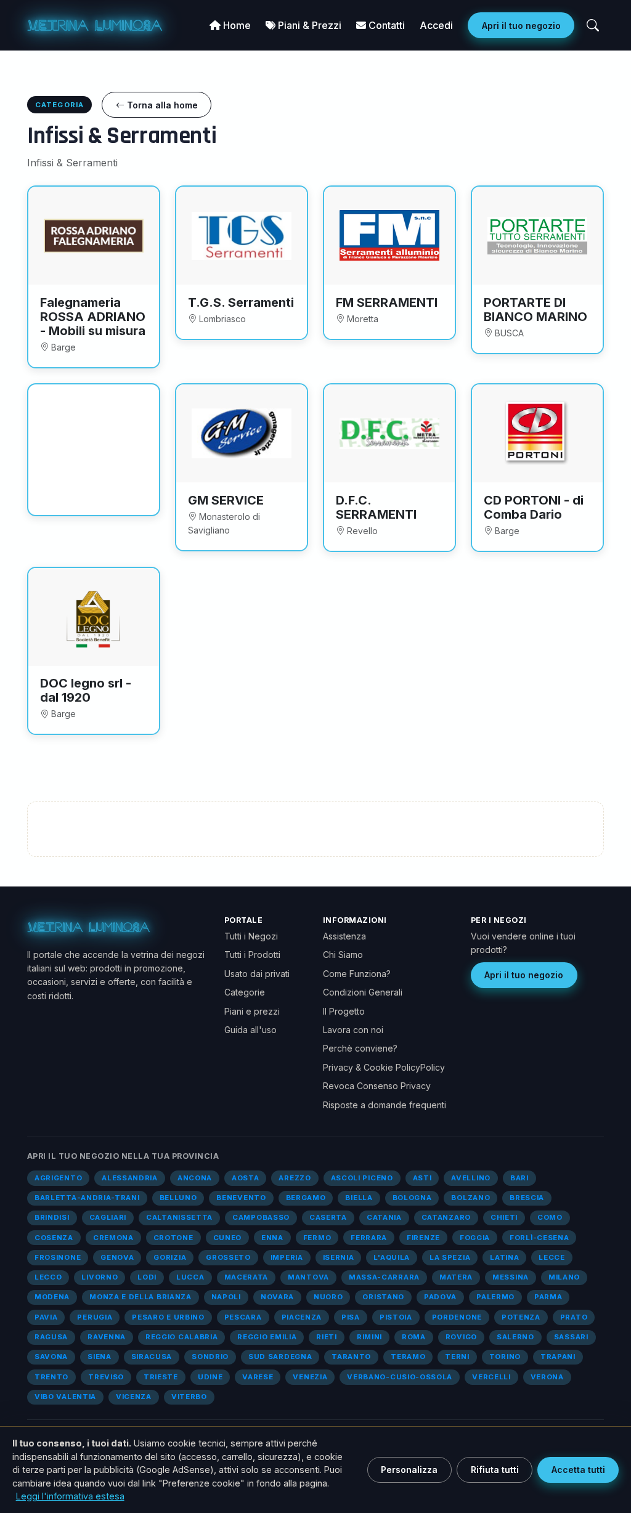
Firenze (423, 1237)
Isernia (338, 1257)
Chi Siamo (343, 954)
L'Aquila (391, 1257)
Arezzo (295, 1178)
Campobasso (261, 1217)
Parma (548, 1296)
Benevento (241, 1197)
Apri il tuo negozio (521, 25)
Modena (52, 1296)
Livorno (99, 1277)
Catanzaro (446, 1217)
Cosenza (54, 1237)
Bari (519, 1178)
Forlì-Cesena (539, 1237)
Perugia (94, 1317)
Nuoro (328, 1296)
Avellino (471, 1178)
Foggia (475, 1237)
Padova (440, 1296)
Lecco (48, 1277)
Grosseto (228, 1257)
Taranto (351, 1356)
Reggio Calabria (181, 1336)
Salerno (515, 1336)
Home (236, 25)
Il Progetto (344, 1011)
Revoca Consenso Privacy (377, 1086)
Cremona (113, 1237)
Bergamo (306, 1197)
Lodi (147, 1277)
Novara (277, 1296)
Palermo (495, 1296)
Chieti (504, 1217)
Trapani (558, 1356)
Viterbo (189, 1396)
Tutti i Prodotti (252, 954)
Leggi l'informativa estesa (70, 1496)
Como (550, 1217)
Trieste (161, 1377)
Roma (414, 1336)
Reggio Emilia (266, 1336)
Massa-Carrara (384, 1277)
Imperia (287, 1257)
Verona (547, 1377)
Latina (504, 1257)
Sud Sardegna (280, 1356)
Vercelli (491, 1377)
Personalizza (409, 1469)
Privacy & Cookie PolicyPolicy (384, 1067)
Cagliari (108, 1217)
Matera (456, 1277)
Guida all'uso (250, 1029)
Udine (210, 1377)
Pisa (350, 1317)
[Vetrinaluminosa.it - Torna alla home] (95, 25)
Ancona (194, 1178)
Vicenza (134, 1396)
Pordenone (457, 1317)
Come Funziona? (357, 973)
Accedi (436, 25)
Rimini (369, 1336)
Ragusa (51, 1336)
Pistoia (396, 1317)
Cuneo (227, 1237)
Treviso (106, 1377)
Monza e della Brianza (140, 1296)
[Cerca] (593, 25)
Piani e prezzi (252, 1011)
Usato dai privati (257, 973)
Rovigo (461, 1336)
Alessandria (130, 1178)
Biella (358, 1197)
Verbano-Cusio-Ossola (399, 1377)
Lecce (551, 1257)
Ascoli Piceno (362, 1178)
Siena (99, 1356)
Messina (510, 1277)
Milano (564, 1277)
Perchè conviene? (360, 1048)
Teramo (408, 1356)
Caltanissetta (179, 1217)
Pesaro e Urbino (168, 1317)
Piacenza (302, 1317)
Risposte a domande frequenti (384, 1105)
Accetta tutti (578, 1469)
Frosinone (58, 1257)
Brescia (527, 1197)
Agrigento (58, 1178)
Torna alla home (161, 105)
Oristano (383, 1296)
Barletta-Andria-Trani (87, 1197)
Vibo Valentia (65, 1396)
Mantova (308, 1277)
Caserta (328, 1217)
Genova (117, 1257)
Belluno (178, 1197)
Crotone (173, 1237)
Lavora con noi (353, 1029)
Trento (51, 1377)
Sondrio (210, 1356)
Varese (257, 1377)
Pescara (243, 1317)
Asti (422, 1178)
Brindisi (52, 1217)
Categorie (244, 992)
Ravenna (107, 1336)
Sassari (571, 1336)
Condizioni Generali (362, 992)
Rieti (326, 1336)
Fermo (317, 1237)
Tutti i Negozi (251, 936)
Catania (384, 1217)
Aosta (245, 1178)
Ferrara (369, 1237)
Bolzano (470, 1197)
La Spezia (449, 1257)
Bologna (412, 1197)
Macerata (246, 1277)
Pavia (46, 1317)
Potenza (521, 1317)
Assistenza (344, 936)
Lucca (190, 1277)
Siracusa (152, 1356)
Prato (573, 1317)
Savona (51, 1356)
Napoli (226, 1296)
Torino (505, 1356)
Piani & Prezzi (308, 25)
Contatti (385, 25)
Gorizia (169, 1257)
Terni (457, 1356)
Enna (272, 1237)
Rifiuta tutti (495, 1469)
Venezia (310, 1377)
